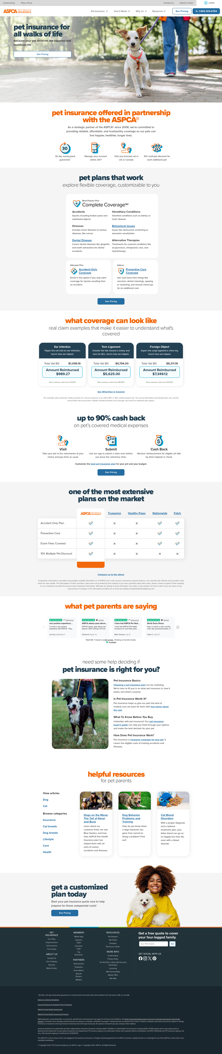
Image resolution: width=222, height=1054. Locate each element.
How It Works (120, 11)
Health (47, 852)
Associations (79, 970)
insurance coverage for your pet (147, 739)
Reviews (51, 965)
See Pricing (182, 11)
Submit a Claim (186, 3)
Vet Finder (113, 940)
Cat (45, 806)
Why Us (140, 11)
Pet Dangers (113, 937)
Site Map (113, 978)
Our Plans (52, 939)
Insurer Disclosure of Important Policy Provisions (55, 1005)
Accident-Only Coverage (88, 271)
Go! (172, 944)
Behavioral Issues (123, 226)
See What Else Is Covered (111, 391)
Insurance (49, 820)
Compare (113, 943)
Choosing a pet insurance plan (130, 685)
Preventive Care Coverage (136, 271)
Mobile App (78, 937)
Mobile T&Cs (113, 975)
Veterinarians (79, 964)
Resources (157, 11)
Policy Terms (26, 3)
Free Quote (51, 949)
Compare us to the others (111, 574)
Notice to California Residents (48, 1000)
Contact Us (169, 3)
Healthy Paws (137, 513)
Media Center (51, 968)
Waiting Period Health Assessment (50, 1010)
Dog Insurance (52, 942)
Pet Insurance (98, 11)
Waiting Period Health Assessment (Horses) (53, 1014)
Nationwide (159, 513)
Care (46, 845)
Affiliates (78, 980)
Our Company (51, 961)
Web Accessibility (113, 972)
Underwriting (9, 3)
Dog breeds (50, 833)
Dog (45, 799)
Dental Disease (82, 240)
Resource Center (113, 947)
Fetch (177, 513)
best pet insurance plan (103, 463)
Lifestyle (48, 839)
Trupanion (114, 513)
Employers (79, 967)
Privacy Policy (113, 959)
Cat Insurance (51, 946)
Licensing (113, 968)
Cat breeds (50, 826)
